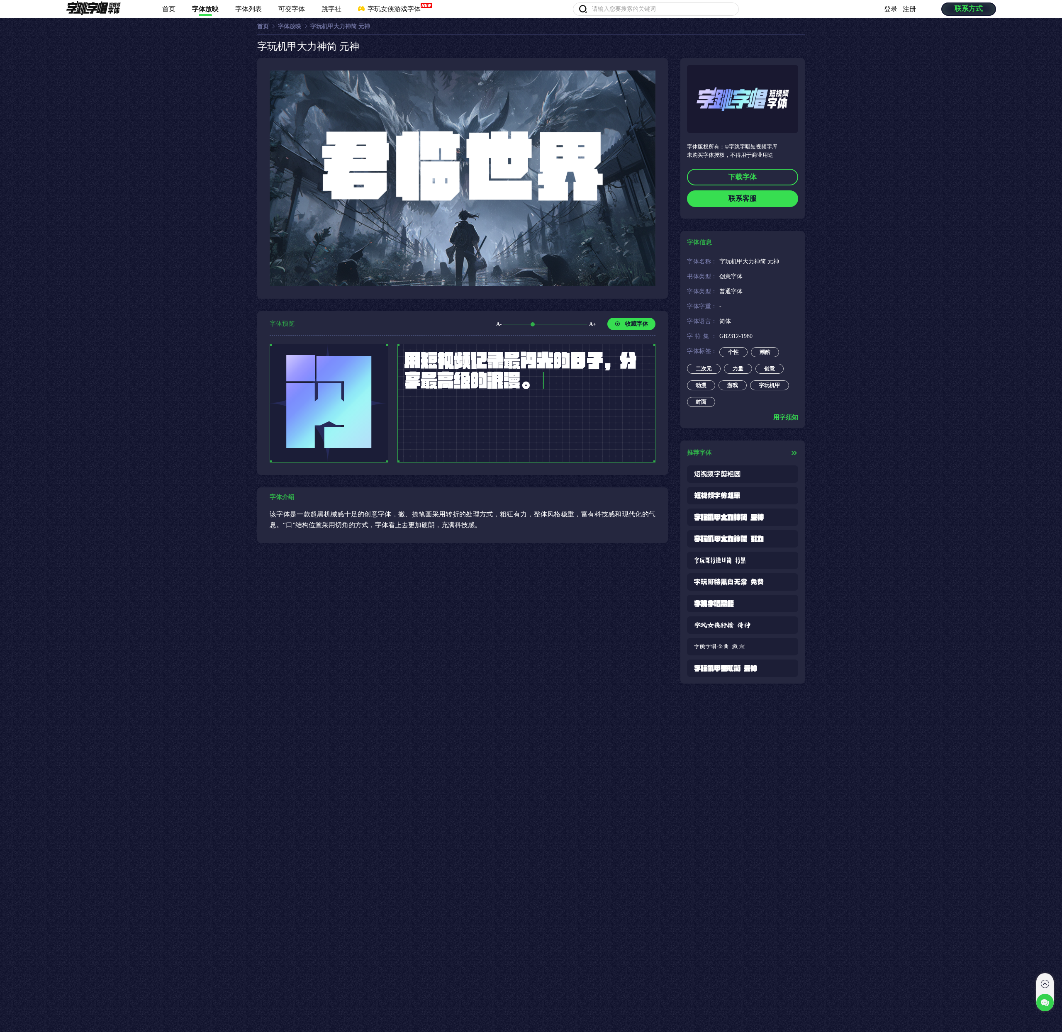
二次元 (704, 368)
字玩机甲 (769, 385)
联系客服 (742, 198)
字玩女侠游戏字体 (393, 8)
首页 (168, 8)
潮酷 (765, 352)
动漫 (701, 385)
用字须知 (785, 417)
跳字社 (331, 8)
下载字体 (742, 177)
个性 (733, 352)
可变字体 (291, 8)
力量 (738, 368)
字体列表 (248, 8)
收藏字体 (636, 324)
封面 (701, 402)
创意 (769, 368)
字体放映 (205, 8)
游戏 (732, 385)
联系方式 (969, 8)
